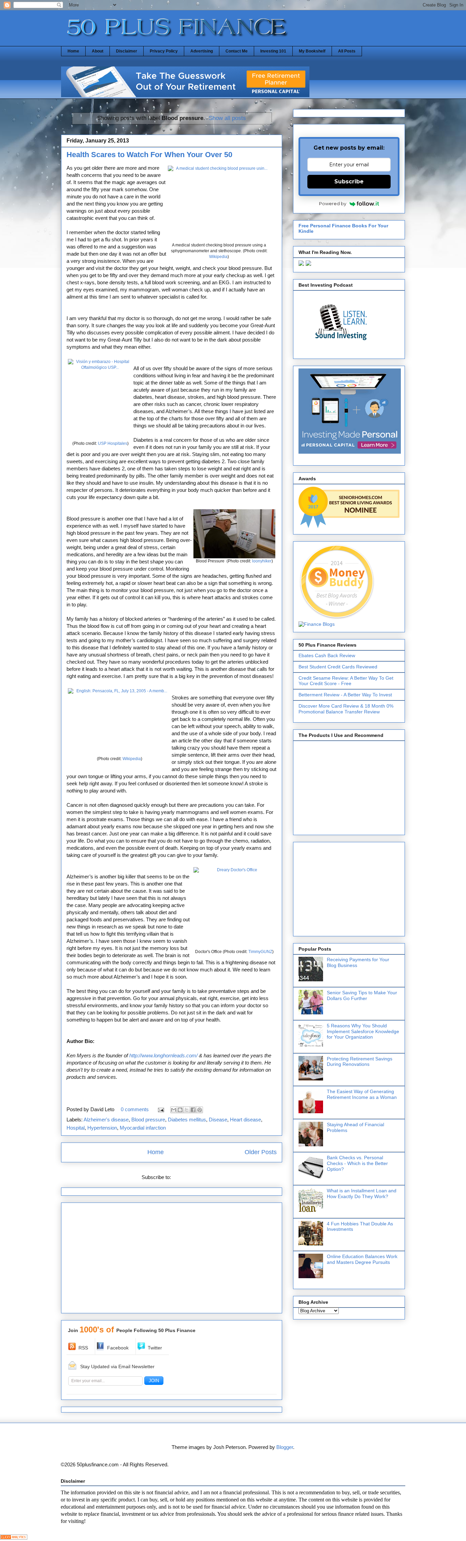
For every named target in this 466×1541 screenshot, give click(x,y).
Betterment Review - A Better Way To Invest (345, 694)
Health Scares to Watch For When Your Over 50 (149, 154)
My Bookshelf (312, 51)
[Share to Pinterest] (199, 1109)
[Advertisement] (172, 1260)
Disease (218, 1119)
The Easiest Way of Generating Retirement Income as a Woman (362, 1094)
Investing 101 (273, 51)
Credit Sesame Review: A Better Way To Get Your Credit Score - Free (345, 680)
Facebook (118, 1347)
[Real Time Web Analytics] (13, 1538)
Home (73, 51)
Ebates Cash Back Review (326, 655)
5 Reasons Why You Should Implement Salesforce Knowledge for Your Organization (363, 1031)
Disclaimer (126, 51)
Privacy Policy (164, 51)
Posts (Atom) (187, 1177)
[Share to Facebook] (193, 1109)
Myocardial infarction (143, 1128)
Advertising (201, 51)
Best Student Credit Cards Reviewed (337, 666)
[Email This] (173, 1109)
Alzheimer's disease (106, 1119)
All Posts (346, 51)
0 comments (135, 1109)
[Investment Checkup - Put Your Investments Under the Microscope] (185, 95)
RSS (83, 1347)
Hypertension (102, 1128)
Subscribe (349, 181)
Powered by (332, 203)
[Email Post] (160, 1109)
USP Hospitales (112, 443)
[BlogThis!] (180, 1109)
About (97, 51)
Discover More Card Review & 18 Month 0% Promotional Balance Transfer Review (345, 708)
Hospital (76, 1128)
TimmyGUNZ (260, 951)
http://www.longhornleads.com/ (163, 1055)
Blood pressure (148, 1119)
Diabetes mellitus (187, 1119)
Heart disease (245, 1119)
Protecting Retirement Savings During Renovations (359, 1061)
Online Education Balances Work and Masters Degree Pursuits (362, 1259)
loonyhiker (262, 561)
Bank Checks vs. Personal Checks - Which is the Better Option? (357, 1163)
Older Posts (261, 1152)
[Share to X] (186, 1109)
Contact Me (236, 51)
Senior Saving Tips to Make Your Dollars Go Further (362, 995)
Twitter (155, 1347)
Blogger (284, 1447)
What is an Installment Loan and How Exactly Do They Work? (361, 1193)
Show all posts (227, 118)
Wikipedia (218, 256)
